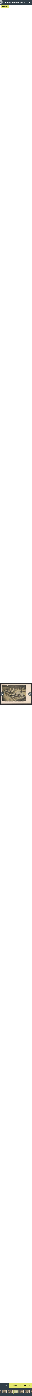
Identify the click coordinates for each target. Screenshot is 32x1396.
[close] (30, 2)
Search (5, 7)
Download (16, 1385)
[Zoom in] (25, 1385)
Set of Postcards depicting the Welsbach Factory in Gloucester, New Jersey (16, 2)
